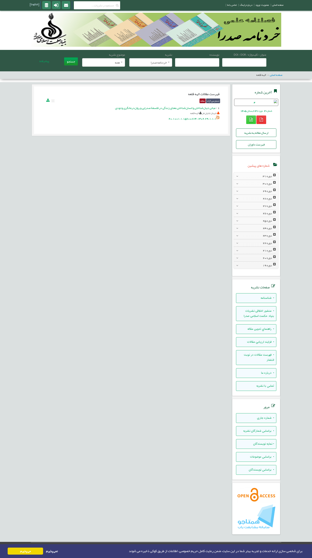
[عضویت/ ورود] (56, 5)
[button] (127, 551)
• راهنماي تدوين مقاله (260, 329)
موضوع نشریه (117, 54)
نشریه (168, 54)
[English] (34, 4)
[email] (66, 5)
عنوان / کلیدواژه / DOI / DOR (250, 54)
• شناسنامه (267, 298)
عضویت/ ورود (262, 4)
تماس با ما (232, 4)
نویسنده (214, 54)
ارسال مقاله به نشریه (256, 133)
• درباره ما (267, 373)
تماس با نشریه (265, 386)
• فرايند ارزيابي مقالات (260, 342)
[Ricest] (46, 5)
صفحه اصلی (277, 4)
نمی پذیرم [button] (52, 551)
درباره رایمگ (246, 4)
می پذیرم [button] (25, 551)
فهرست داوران (256, 144)
